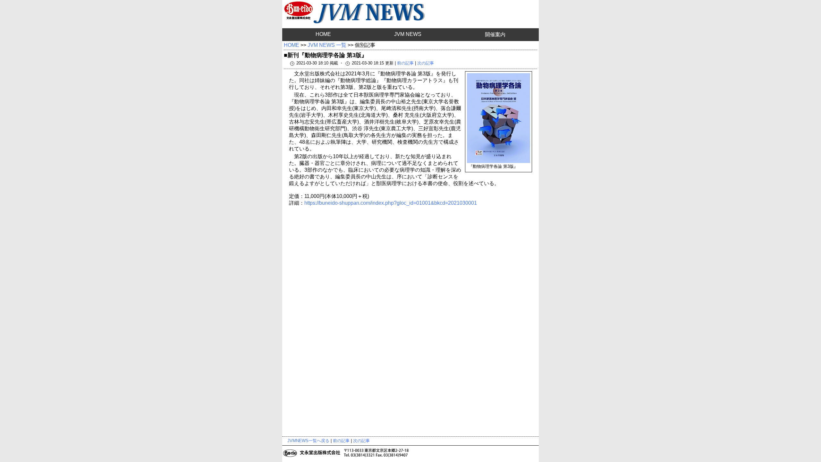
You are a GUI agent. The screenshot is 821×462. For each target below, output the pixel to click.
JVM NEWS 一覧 (327, 45)
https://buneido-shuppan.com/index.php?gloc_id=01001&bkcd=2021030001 (390, 203)
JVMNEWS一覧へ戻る (308, 440)
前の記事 (405, 63)
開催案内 (495, 34)
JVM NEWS (407, 34)
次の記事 (425, 63)
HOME (323, 34)
